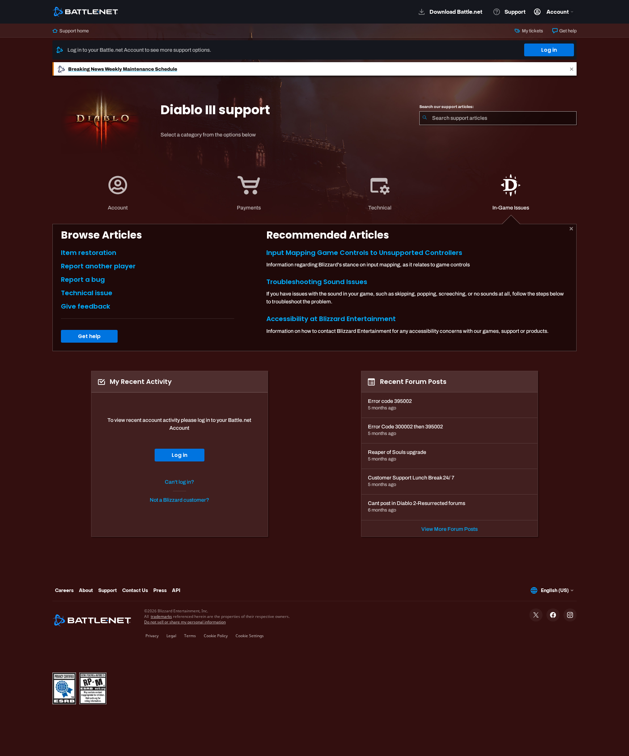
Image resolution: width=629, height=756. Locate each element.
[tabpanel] (314, 287)
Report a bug (83, 279)
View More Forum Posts (449, 529)
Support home (73, 30)
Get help (567, 30)
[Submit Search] (424, 118)
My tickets (532, 30)
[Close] (572, 69)
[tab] (117, 193)
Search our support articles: (446, 106)
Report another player (98, 266)
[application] (117, 193)
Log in (549, 50)
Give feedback (85, 306)
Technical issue (86, 292)
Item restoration (88, 252)
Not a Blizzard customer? (179, 500)
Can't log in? (179, 482)
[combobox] (498, 118)
